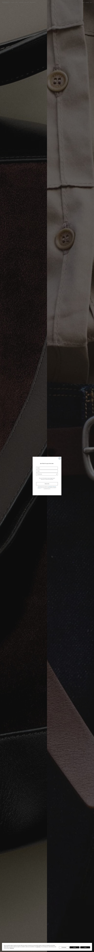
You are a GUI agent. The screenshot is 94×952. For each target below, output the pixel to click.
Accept (85, 947)
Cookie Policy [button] (38, 946)
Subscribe (47, 483)
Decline (74, 947)
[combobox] (46, 474)
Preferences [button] (12, 948)
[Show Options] (56, 474)
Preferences (64, 947)
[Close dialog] (60, 458)
